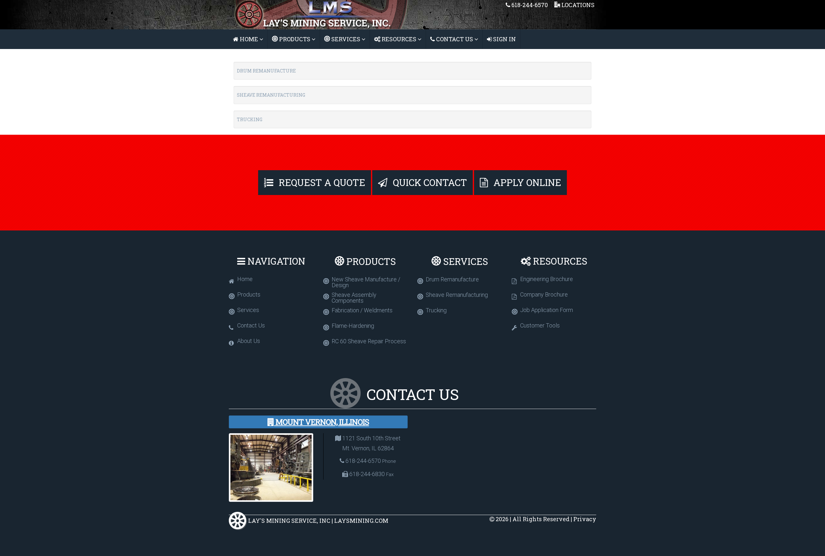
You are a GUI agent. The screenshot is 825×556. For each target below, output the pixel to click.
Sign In (504, 39)
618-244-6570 (529, 5)
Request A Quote (321, 182)
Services (346, 39)
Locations (577, 5)
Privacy (584, 519)
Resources (399, 39)
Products (295, 39)
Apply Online (526, 182)
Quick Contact (429, 182)
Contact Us (454, 39)
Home (248, 39)
